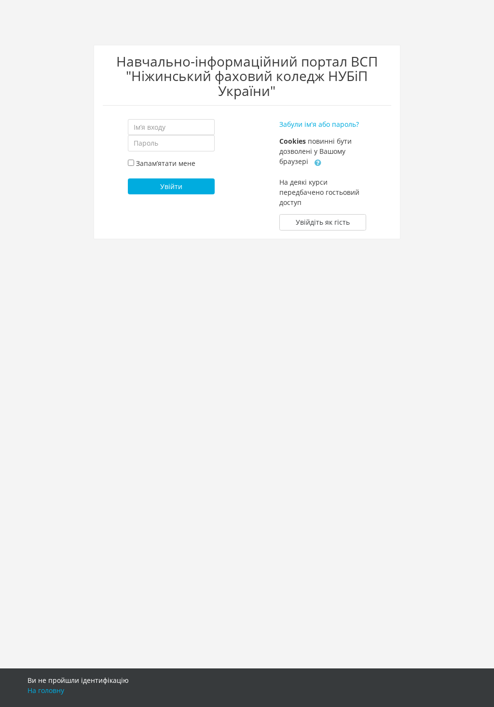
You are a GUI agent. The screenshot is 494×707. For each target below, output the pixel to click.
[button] (318, 162)
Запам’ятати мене (165, 163)
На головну (45, 690)
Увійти (171, 186)
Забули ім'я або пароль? (319, 124)
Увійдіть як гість (323, 222)
